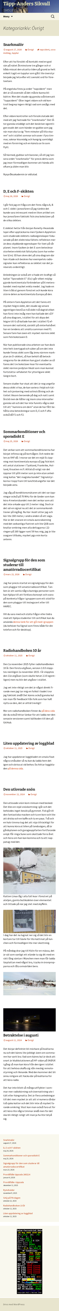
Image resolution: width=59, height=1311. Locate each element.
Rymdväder (9, 1190)
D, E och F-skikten (18, 191)
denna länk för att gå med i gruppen (33, 621)
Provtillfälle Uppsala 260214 (16, 1174)
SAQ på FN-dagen (11, 1197)
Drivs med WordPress (14, 1304)
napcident (44, 49)
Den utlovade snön (19, 789)
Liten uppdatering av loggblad (28, 743)
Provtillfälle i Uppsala (13, 1182)
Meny (6, 16)
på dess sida (48, 710)
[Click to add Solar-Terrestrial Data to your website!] (29, 1261)
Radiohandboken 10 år (22, 650)
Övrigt (31, 49)
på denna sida (15, 768)
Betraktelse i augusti (21, 1035)
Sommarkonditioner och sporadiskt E (21, 1155)
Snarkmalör (13, 44)
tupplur (15, 53)
